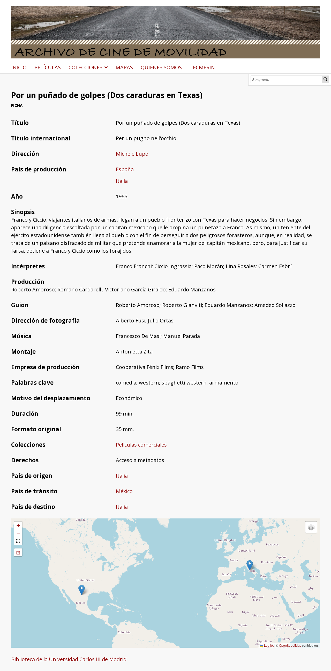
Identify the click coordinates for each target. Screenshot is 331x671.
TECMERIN (202, 67)
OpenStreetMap (290, 645)
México (124, 491)
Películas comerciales (141, 444)
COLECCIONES (85, 67)
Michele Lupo (132, 153)
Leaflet (268, 645)
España (125, 169)
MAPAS (124, 67)
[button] (81, 590)
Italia (122, 180)
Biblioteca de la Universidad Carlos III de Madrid (68, 659)
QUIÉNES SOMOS (161, 67)
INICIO (19, 67)
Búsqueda (325, 79)
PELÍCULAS (47, 67)
